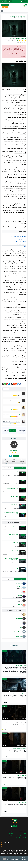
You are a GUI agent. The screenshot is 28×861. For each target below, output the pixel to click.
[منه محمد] (23, 400)
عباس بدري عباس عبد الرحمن (7, 562)
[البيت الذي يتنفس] (14, 712)
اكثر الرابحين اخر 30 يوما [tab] (20, 579)
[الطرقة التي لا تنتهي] (14, 794)
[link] (14, 452)
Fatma (19, 392)
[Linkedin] (9, 384)
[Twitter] (18, 384)
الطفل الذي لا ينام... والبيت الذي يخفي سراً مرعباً (11, 513)
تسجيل (5, 430)
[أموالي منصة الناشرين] (25, 5)
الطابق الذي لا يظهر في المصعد (12, 488)
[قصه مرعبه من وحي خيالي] (14, 656)
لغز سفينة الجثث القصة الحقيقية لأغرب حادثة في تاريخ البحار (11, 559)
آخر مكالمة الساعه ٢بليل (21, 244)
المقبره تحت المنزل (15, 542)
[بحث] (2, 11)
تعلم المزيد (8, 859)
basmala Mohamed (6, 662)
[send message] (10, 456)
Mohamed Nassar (17, 407)
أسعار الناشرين (23, 835)
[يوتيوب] (22, 1)
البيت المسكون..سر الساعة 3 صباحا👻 (11, 526)
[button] (3, 384)
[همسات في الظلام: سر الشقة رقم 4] (14, 685)
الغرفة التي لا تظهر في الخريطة (20, 241)
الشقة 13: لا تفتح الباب (14, 471)
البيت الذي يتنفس (22, 238)
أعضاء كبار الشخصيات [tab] (8, 579)
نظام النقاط (10, 835)
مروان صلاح (4, 718)
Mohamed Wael (5, 691)
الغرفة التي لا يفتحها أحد (14, 550)
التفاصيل (5, 674)
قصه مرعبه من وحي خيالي (21, 233)
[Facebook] (20, 384)
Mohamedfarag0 (17, 414)
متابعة (16, 455)
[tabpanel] (14, 594)
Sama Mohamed (5, 483)
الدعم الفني (11, 833)
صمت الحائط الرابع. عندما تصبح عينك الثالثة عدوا (11, 568)
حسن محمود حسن (6, 537)
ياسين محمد (5, 554)
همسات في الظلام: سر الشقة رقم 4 (18, 236)
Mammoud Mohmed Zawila (7, 571)
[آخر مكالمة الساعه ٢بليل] (14, 766)
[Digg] (12, 384)
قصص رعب (12, 16)
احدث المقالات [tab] (20, 467)
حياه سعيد (4, 516)
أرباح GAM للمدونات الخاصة (21, 837)
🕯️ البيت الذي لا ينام (14, 504)
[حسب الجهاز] (5, 1)
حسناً (4, 859)
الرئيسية (24, 16)
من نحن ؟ (24, 833)
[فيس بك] (26, 1)
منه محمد (18, 400)
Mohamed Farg (14, 450)
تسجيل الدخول (12, 430)
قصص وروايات (19, 16)
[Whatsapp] (5, 384)
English (9, 1)
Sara (4, 491)
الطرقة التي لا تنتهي (22, 246)
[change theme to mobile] (2, 1)
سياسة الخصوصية (22, 831)
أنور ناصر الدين (18, 421)
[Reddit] (16, 384)
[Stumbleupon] (14, 384)
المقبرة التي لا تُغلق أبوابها (13, 534)
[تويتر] (24, 1)
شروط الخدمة (10, 831)
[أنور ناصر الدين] (23, 421)
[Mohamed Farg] (14, 444)
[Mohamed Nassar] (23, 407)
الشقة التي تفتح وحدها (14, 496)
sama (4, 529)
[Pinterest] (7, 384)
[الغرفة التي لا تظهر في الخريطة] (14, 739)
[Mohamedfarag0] (23, 414)
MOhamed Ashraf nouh (6, 475)
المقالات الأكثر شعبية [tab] (8, 467)
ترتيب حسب (14, 388)
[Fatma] (23, 393)
